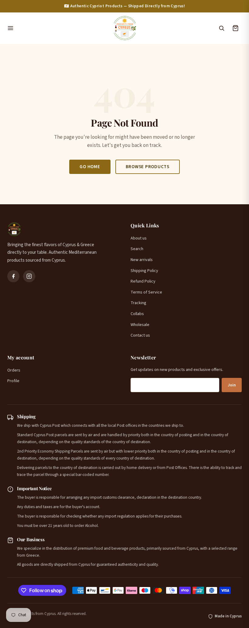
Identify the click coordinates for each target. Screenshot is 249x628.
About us (139, 238)
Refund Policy (143, 281)
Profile (13, 381)
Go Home (90, 167)
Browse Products (147, 167)
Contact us (140, 335)
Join (232, 385)
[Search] (221, 28)
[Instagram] (29, 276)
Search (137, 249)
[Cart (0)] (235, 28)
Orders (13, 370)
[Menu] (56, 28)
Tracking (138, 303)
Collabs (137, 314)
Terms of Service (146, 292)
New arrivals (142, 260)
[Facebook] (13, 276)
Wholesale (140, 325)
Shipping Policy (144, 271)
